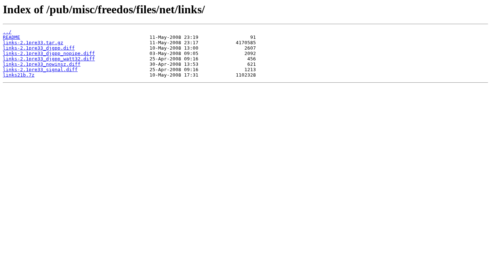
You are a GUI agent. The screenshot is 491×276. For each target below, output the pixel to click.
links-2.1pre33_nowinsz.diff (42, 64)
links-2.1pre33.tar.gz (33, 42)
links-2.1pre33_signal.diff (40, 69)
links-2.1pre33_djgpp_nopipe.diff (49, 53)
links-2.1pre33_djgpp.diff (39, 48)
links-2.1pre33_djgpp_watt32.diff (49, 58)
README (11, 37)
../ (7, 31)
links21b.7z (19, 75)
